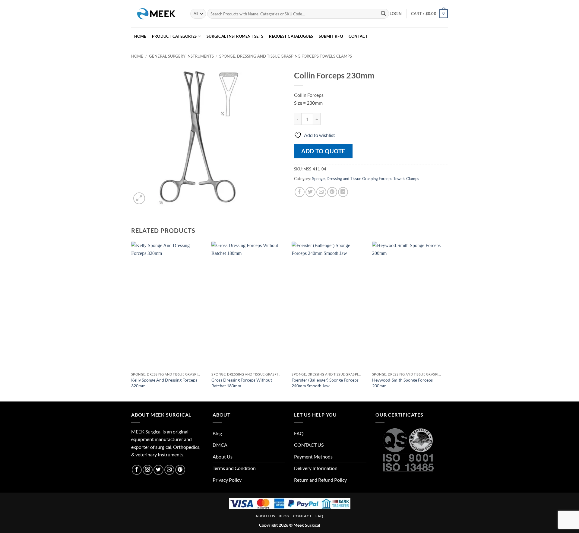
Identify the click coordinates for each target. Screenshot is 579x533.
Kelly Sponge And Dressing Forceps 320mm (164, 382)
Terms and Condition (234, 468)
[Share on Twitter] (310, 192)
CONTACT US (309, 445)
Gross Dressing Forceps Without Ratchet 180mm (241, 382)
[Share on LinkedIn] (343, 192)
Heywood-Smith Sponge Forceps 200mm (402, 382)
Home (137, 56)
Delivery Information (315, 468)
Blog (217, 433)
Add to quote (323, 151)
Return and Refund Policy (320, 480)
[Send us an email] (169, 470)
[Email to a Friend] (321, 192)
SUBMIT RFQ (331, 36)
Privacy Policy (227, 480)
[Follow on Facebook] (137, 470)
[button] (396, 14)
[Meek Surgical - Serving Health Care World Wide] (156, 13)
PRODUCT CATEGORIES (174, 36)
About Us (223, 456)
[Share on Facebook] (300, 192)
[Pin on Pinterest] (332, 192)
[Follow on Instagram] (148, 470)
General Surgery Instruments (181, 56)
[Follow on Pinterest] (180, 470)
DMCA (220, 445)
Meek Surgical (306, 525)
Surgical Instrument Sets (235, 36)
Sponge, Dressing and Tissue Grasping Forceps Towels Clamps (285, 56)
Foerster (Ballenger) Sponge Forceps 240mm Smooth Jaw (325, 382)
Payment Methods (313, 456)
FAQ (299, 433)
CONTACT (358, 36)
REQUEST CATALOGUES (291, 36)
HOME (140, 36)
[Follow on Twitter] (158, 470)
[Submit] (383, 14)
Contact (302, 516)
